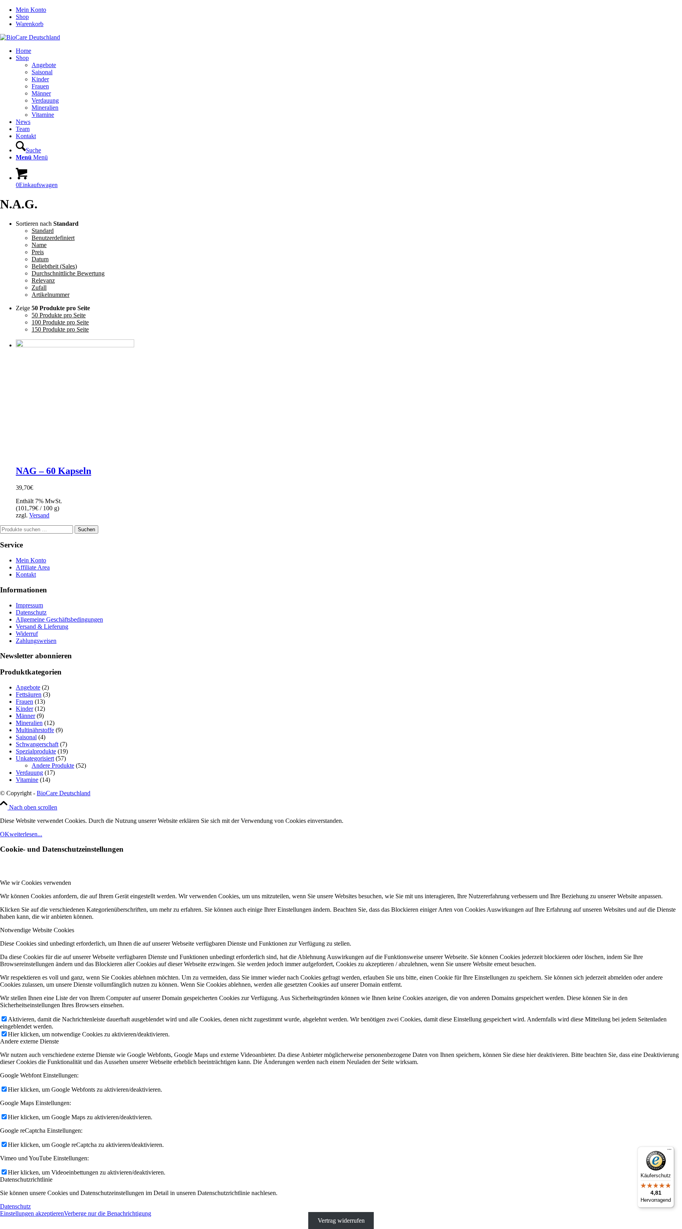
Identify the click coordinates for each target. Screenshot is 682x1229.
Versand (39, 515)
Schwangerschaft (37, 744)
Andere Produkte (53, 765)
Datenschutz (31, 612)
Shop (22, 16)
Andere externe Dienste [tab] (29, 1041)
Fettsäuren (28, 694)
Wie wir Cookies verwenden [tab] (35, 882)
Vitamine (27, 779)
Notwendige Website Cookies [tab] (37, 930)
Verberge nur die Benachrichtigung (107, 1213)
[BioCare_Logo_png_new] (30, 37)
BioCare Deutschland (63, 793)
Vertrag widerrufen (341, 1220)
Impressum (29, 605)
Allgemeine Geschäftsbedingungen (59, 619)
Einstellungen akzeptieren (32, 1213)
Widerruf (27, 633)
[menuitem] (349, 9)
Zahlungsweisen (36, 640)
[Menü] (669, 1151)
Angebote (28, 687)
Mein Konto (31, 9)
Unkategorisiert (35, 758)
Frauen (24, 701)
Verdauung (29, 772)
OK (4, 834)
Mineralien (29, 722)
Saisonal (26, 737)
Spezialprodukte (36, 751)
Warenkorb (29, 24)
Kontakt (26, 574)
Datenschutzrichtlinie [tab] (26, 1179)
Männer (25, 715)
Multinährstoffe (35, 730)
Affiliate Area (33, 567)
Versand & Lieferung (42, 626)
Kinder (24, 708)
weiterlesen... (25, 834)
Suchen (86, 529)
